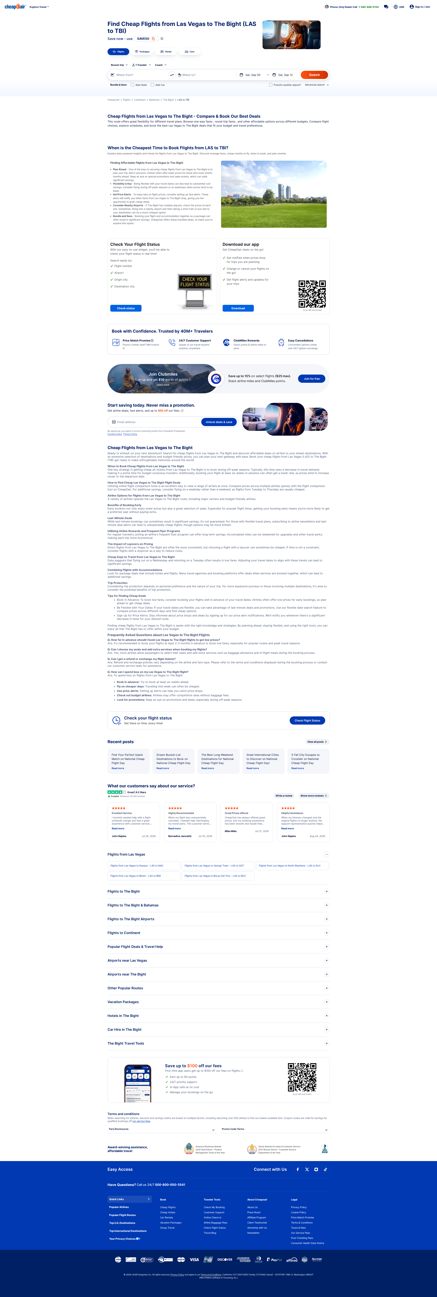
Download (238, 308)
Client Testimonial (257, 1222)
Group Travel (167, 1227)
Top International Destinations (127, 1231)
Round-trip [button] (117, 64)
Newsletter (253, 1232)
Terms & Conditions (302, 1222)
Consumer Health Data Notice (307, 1243)
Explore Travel (38, 6)
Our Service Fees (300, 1232)
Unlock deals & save (219, 422)
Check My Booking (214, 1207)
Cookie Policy (298, 1212)
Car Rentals (166, 1217)
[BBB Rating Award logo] (325, 1151)
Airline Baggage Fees (215, 1222)
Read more (118, 768)
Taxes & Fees (298, 1227)
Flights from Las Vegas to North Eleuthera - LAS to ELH (289, 865)
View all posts (315, 741)
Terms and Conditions (211, 1274)
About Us (252, 1207)
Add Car (160, 84)
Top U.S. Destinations (122, 1223)
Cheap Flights (167, 1207)
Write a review (284, 795)
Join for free (312, 378)
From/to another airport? (287, 84)
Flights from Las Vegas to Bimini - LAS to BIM (135, 875)
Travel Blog (210, 1232)
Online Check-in (212, 1217)
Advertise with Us (257, 1227)
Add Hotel (141, 84)
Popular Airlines (119, 1207)
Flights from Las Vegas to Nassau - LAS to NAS (136, 865)
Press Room (253, 1212)
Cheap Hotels (167, 1212)
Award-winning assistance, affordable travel (128, 1149)
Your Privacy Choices (122, 1238)
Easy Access (120, 1169)
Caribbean (140, 99)
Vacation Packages (170, 1222)
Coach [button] (159, 64)
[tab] (118, 51)
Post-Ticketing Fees (302, 1237)
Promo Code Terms (233, 1128)
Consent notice (115, 434)
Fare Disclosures (119, 1128)
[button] (352, 6)
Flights (126, 99)
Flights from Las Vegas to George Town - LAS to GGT (214, 865)
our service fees (141, 1121)
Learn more (163, 384)
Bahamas (154, 99)
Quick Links (116, 1199)
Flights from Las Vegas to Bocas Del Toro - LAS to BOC (215, 875)
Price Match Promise (302, 1217)
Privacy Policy (130, 434)
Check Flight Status (307, 720)
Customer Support (214, 1212)
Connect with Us (270, 1169)
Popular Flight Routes (122, 1215)
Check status (126, 308)
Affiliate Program (256, 1217)
